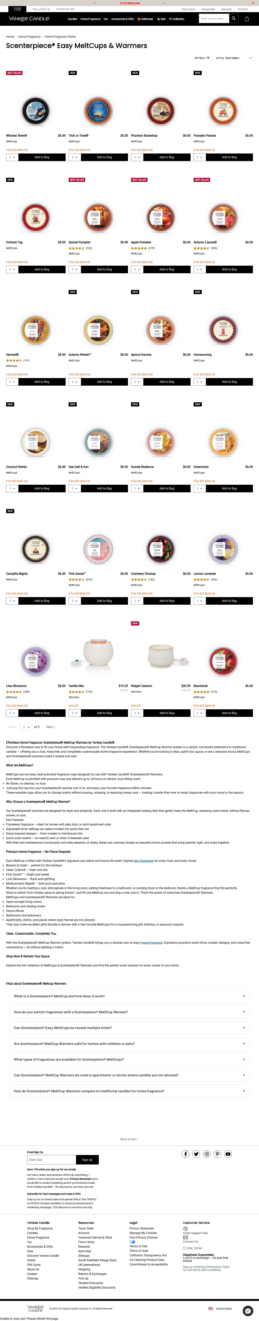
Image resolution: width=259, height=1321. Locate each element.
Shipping (84, 1269)
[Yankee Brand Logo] (29, 19)
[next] (164, 3)
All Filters (200, 58)
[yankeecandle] (18, 9)
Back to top (128, 1139)
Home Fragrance (90, 18)
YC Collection (176, 18)
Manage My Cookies (143, 1233)
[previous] (95, 3)
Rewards (84, 1246)
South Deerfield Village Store (97, 1260)
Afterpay (84, 1256)
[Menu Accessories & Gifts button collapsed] (134, 19)
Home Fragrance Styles (60, 36)
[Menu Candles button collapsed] (77, 19)
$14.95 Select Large (130, 3)
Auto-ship (84, 1251)
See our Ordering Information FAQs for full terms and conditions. (206, 1268)
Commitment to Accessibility (149, 1264)
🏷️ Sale (161, 18)
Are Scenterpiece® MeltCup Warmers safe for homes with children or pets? (74, 1044)
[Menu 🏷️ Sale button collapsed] (165, 19)
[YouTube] (228, 1154)
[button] (248, 1311)
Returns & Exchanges (92, 1274)
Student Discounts (90, 1283)
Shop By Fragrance (40, 1228)
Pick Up (83, 1278)
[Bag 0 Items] (247, 19)
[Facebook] (185, 1154)
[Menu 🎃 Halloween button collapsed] (153, 19)
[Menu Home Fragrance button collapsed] (100, 19)
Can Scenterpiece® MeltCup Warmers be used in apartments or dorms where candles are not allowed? (96, 1075)
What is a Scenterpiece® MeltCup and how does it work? (59, 996)
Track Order (86, 1228)
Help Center (194, 1248)
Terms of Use (138, 1246)
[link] (80, 248)
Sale (30, 1251)
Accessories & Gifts (122, 18)
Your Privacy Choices (144, 1237)
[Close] (253, 3)
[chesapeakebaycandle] (65, 9)
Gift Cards (34, 1265)
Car (29, 1242)
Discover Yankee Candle (43, 1256)
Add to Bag (42, 157)
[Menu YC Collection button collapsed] (184, 19)
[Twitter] (196, 1154)
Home (10, 36)
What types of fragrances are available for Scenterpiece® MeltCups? (69, 1059)
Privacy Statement (81, 1178)
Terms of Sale (139, 1251)
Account (83, 1233)
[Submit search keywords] (233, 18)
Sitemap (32, 1278)
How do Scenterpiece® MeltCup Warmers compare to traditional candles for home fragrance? (89, 1091)
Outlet (31, 1260)
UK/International (89, 1265)
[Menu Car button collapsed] (108, 19)
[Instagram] (207, 1154)
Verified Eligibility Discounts (96, 1287)
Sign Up (87, 1160)
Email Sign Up (35, 1152)
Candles (72, 18)
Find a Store (86, 1242)
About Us (33, 1269)
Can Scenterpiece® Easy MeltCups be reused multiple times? (63, 1028)
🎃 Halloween (145, 18)
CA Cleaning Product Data (147, 1260)
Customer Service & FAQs (95, 1237)
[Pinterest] (217, 1154)
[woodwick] (41, 9)
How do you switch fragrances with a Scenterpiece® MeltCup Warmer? (71, 1012)
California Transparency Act (148, 1255)
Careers (32, 1274)
